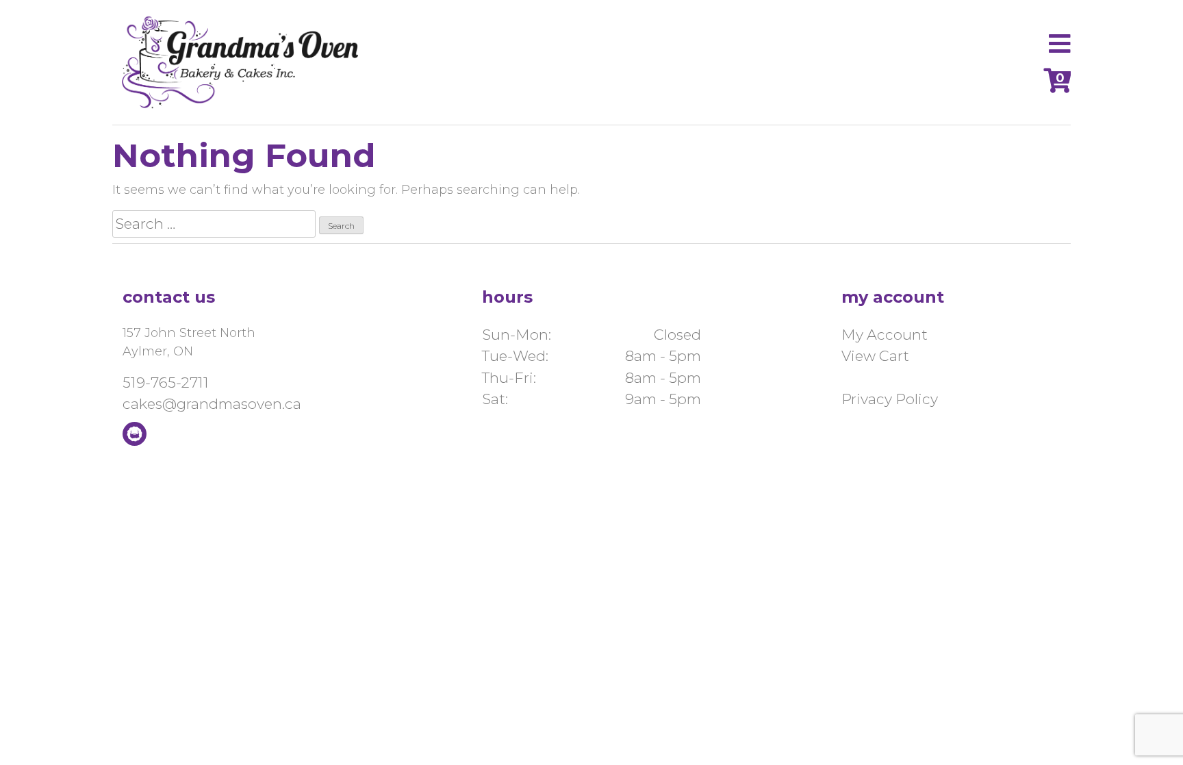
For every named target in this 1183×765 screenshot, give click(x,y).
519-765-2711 (166, 382)
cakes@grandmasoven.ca (212, 403)
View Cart (875, 355)
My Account (884, 334)
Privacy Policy (889, 398)
